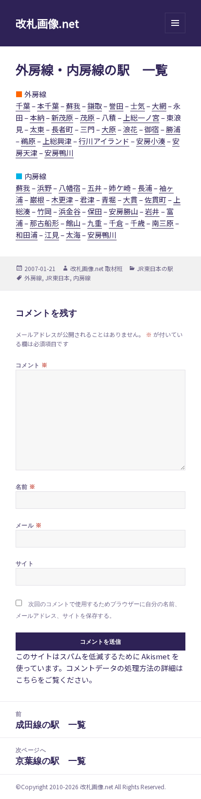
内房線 (82, 277)
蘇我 (73, 106)
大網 (159, 106)
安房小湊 (150, 141)
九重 (94, 223)
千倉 (116, 223)
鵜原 (28, 141)
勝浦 (173, 129)
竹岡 (44, 211)
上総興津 (57, 141)
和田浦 (27, 235)
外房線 (33, 277)
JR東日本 (57, 277)
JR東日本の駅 (155, 268)
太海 (73, 235)
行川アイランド (104, 141)
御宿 (151, 129)
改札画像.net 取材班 (96, 268)
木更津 (62, 199)
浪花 (130, 129)
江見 (51, 235)
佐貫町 (155, 199)
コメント (32, 364)
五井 (94, 188)
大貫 (130, 199)
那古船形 (44, 223)
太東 (37, 129)
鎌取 (94, 106)
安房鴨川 (59, 152)
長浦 (145, 188)
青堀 (108, 199)
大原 (108, 129)
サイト (25, 563)
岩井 (152, 211)
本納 (37, 117)
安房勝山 (123, 211)
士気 (137, 106)
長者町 (62, 129)
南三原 (163, 223)
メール (28, 525)
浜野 (44, 188)
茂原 (87, 117)
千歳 (137, 223)
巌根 (37, 199)
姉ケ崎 (120, 188)
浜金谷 (69, 211)
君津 (87, 199)
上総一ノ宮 (141, 117)
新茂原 (62, 117)
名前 (26, 486)
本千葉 (48, 106)
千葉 (23, 106)
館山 (73, 223)
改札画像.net (47, 23)
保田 (94, 211)
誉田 (116, 106)
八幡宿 (69, 188)
